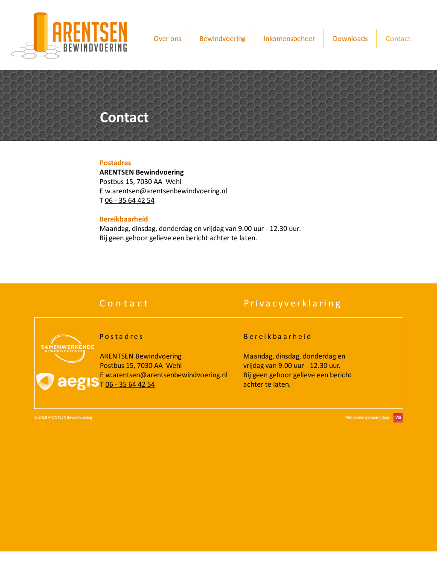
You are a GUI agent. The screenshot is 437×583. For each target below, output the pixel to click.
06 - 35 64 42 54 (130, 384)
